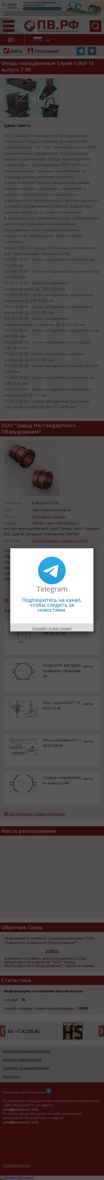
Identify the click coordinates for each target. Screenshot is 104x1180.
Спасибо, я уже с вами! (52, 628)
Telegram (52, 589)
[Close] (93, 548)
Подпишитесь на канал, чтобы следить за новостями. (52, 605)
